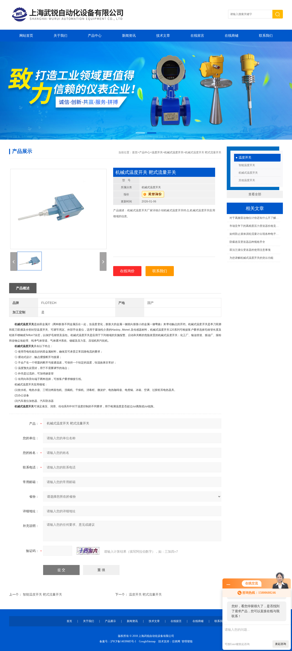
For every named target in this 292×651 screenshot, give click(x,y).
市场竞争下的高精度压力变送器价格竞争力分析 (254, 225)
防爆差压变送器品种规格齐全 (247, 241)
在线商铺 (231, 35)
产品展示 (110, 621)
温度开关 (245, 157)
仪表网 (176, 641)
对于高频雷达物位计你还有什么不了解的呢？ (254, 218)
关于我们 (60, 35)
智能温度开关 (247, 165)
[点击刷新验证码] (88, 551)
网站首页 (26, 35)
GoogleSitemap (147, 641)
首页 (135, 152)
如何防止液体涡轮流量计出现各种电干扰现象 (254, 233)
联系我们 (266, 35)
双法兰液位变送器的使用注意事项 (250, 249)
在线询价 (127, 271)
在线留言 (197, 35)
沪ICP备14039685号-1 (123, 641)
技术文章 (163, 35)
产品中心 (95, 35)
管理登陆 (187, 641)
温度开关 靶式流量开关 (145, 594)
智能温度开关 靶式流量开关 (42, 594)
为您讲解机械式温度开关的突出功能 (251, 257)
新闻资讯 (129, 35)
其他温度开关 (247, 180)
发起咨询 (280, 644)
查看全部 (254, 194)
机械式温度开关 (248, 172)
